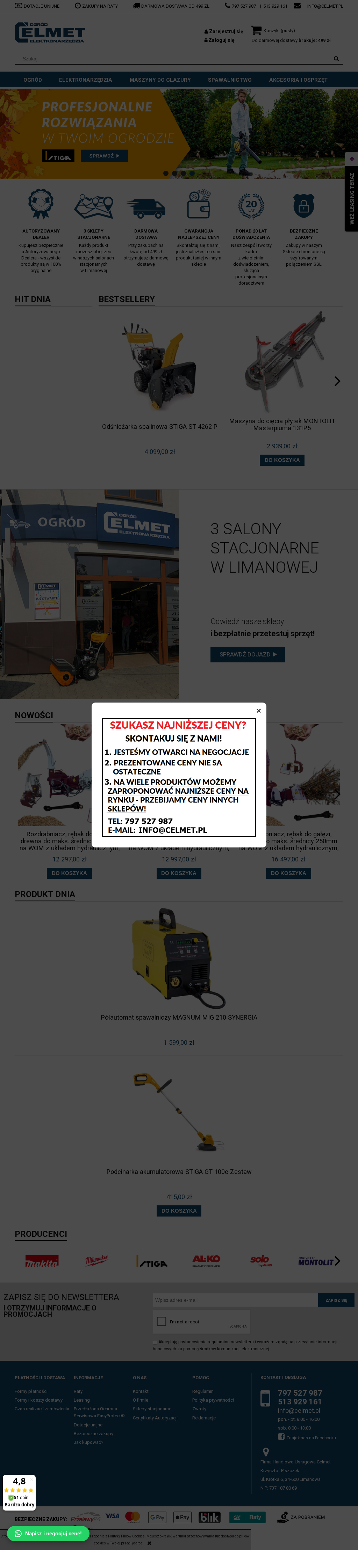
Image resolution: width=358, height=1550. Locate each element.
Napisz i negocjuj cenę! (53, 1533)
